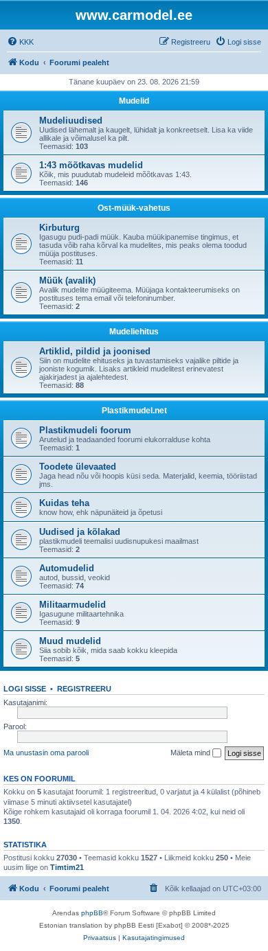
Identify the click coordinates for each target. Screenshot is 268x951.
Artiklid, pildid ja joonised (94, 351)
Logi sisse (24, 689)
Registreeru (84, 689)
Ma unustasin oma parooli (46, 752)
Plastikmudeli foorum (85, 430)
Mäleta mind (191, 752)
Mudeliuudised (70, 120)
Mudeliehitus (134, 331)
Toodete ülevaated (77, 466)
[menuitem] (20, 42)
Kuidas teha (64, 503)
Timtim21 (67, 867)
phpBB (92, 913)
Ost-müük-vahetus (134, 208)
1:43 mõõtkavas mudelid (91, 165)
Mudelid (134, 101)
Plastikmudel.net (134, 410)
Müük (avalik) (67, 280)
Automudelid (66, 568)
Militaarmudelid (72, 604)
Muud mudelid (70, 641)
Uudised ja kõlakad (79, 532)
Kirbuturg (59, 227)
